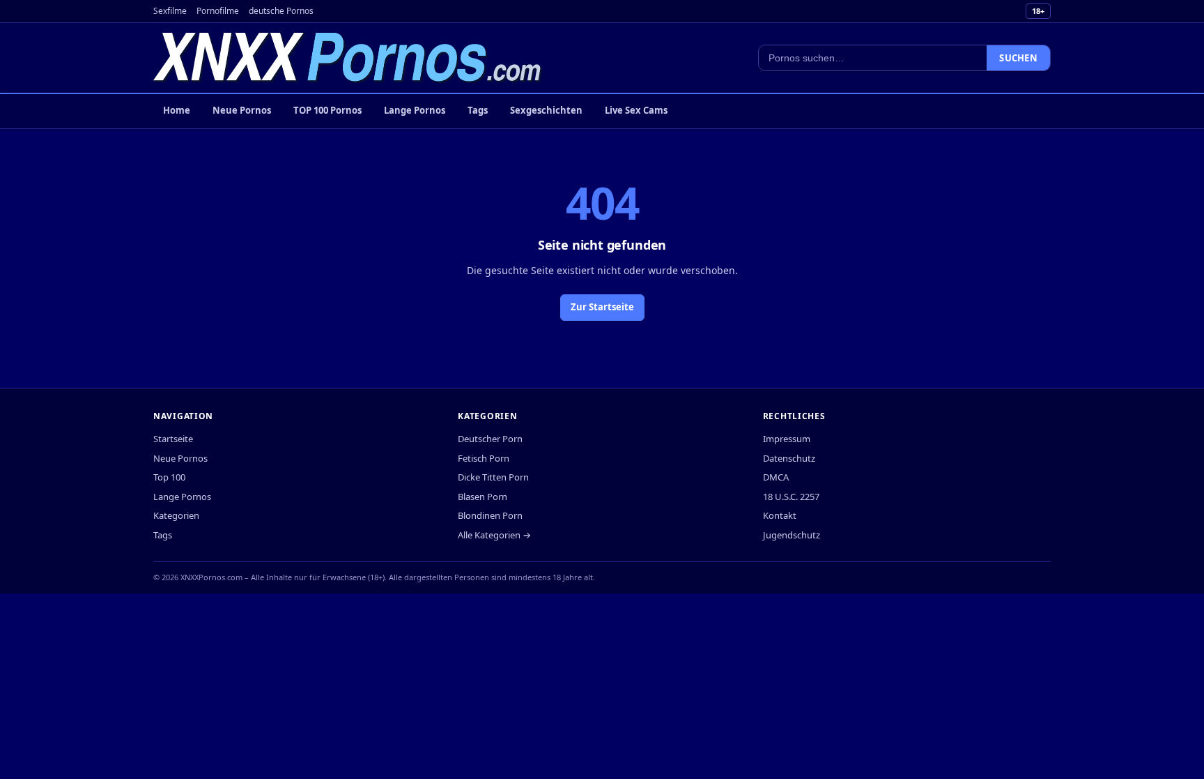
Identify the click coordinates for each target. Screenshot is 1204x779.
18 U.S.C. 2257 (791, 496)
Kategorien (176, 515)
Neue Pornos (242, 110)
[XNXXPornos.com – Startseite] (347, 58)
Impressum (786, 438)
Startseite (173, 438)
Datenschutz (789, 458)
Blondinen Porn (490, 515)
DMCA (776, 477)
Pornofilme (217, 11)
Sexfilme (170, 11)
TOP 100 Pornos (327, 110)
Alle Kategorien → (494, 535)
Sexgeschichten (546, 110)
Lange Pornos (414, 110)
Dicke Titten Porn (493, 477)
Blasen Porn (482, 496)
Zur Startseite (602, 307)
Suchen (1018, 58)
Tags (478, 110)
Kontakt (779, 515)
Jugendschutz (791, 535)
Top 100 (169, 477)
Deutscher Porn (490, 438)
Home (176, 110)
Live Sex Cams (636, 110)
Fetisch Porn (483, 458)
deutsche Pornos (281, 11)
